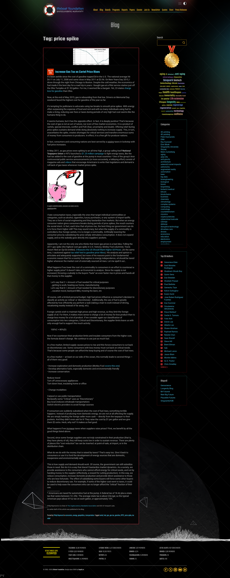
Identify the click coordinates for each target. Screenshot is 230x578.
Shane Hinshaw (171, 328)
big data (164, 177)
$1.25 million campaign (93, 153)
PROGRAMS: (163, 555)
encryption (165, 244)
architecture (166, 162)
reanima (169, 105)
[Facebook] (166, 570)
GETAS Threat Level (51, 552)
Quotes (164, 10)
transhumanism (167, 114)
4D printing (165, 134)
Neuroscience (183, 102)
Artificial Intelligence (168, 77)
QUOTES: (162, 559)
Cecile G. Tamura (171, 315)
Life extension (177, 98)
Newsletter (156, 10)
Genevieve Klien (171, 262)
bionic (163, 184)
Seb (165, 348)
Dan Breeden (169, 278)
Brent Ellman (169, 344)
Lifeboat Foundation (58, 569)
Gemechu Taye (170, 287)
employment (166, 242)
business (164, 197)
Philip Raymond (58, 515)
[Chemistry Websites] (172, 57)
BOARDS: (162, 551)
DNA (162, 139)
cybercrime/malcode (169, 219)
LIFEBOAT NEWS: (104, 548)
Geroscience (166, 385)
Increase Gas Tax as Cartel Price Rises (77, 72)
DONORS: (132, 551)
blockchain (181, 83)
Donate (139, 10)
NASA (178, 102)
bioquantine (178, 77)
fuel (105, 515)
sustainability (169, 111)
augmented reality (168, 169)
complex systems (168, 204)
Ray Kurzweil (166, 142)
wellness (178, 114)
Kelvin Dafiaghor (171, 291)
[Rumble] (185, 570)
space (163, 111)
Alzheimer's (171, 74)
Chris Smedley (170, 364)
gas (108, 515)
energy (75, 515)
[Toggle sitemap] (179, 3)
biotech (178, 80)
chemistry (165, 199)
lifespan (162, 102)
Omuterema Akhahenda (169, 307)
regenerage (178, 105)
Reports (125, 10)
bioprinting (165, 187)
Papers (132, 10)
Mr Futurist (165, 391)
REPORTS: (102, 555)
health (166, 92)
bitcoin (174, 83)
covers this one (112, 366)
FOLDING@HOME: (134, 555)
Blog (101, 10)
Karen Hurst (169, 294)
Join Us (147, 10)
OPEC (122, 515)
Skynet (163, 149)
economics (68, 515)
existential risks (164, 89)
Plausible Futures (168, 398)
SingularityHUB (167, 401)
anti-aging (180, 74)
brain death (163, 86)
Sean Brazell (169, 338)
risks (178, 108)
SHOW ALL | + (164, 367)
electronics (165, 239)
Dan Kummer (169, 303)
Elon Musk (165, 144)
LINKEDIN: (132, 548)
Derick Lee (168, 322)
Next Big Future (167, 394)
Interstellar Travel (180, 96)
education (165, 236)
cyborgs (164, 222)
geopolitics (81, 515)
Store (171, 10)
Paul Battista (169, 284)
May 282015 (50, 72)
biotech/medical (167, 189)
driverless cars (167, 229)
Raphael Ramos (171, 332)
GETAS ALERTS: (164, 548)
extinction (172, 89)
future (177, 89)
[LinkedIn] (175, 570)
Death (183, 86)
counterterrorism (168, 212)
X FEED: (71, 551)
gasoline (117, 515)
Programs (116, 10)
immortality (169, 95)
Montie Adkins (170, 358)
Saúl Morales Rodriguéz (169, 266)
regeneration (165, 108)
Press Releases (181, 10)
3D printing (165, 132)
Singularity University (169, 147)
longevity (171, 102)
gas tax (112, 515)
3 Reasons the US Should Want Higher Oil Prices (98, 249)
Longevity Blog (167, 388)
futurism (182, 89)
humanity (184, 93)
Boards (107, 10)
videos (68, 162)
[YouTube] (180, 570)
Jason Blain (169, 354)
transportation (89, 515)
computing (165, 207)
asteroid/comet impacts (171, 164)
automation (165, 172)
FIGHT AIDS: (72, 555)
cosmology (165, 209)
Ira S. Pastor (169, 361)
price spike (128, 515)
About (95, 10)
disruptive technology (170, 227)
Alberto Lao (169, 325)
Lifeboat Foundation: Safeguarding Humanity (63, 10)
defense (164, 224)
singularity (182, 108)
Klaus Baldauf (170, 312)
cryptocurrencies (168, 217)
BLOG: (100, 551)
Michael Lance (170, 351)
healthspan (175, 92)
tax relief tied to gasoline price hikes (88, 252)
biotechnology (165, 83)
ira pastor (165, 98)
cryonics (164, 214)
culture (180, 86)
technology (179, 111)
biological (165, 182)
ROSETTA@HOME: (74, 559)
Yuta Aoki (168, 318)
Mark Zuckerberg (168, 152)
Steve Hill (168, 341)
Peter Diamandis (168, 137)
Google (160, 93)
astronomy (165, 167)
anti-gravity (165, 159)
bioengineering (167, 179)
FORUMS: (132, 559)
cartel (101, 515)
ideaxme (161, 96)
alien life (164, 157)
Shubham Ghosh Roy (173, 271)
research (174, 108)
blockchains (166, 194)
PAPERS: (101, 559)
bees (163, 174)
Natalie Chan (169, 335)
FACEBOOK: (72, 548)
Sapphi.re (81, 569)
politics (164, 105)
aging (162, 74)
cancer (168, 86)
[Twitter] (170, 570)
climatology (166, 202)
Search (184, 42)
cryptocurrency (174, 86)
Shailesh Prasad (171, 281)
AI (166, 74)
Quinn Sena (169, 274)
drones (163, 232)
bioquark (168, 80)
